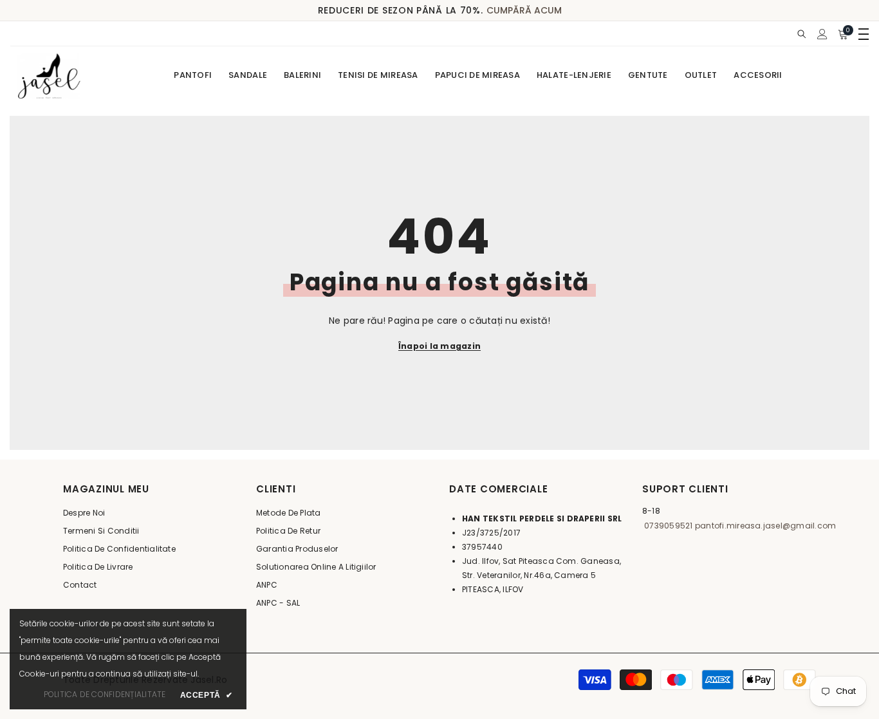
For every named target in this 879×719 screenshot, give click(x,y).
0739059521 (667, 525)
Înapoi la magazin (439, 346)
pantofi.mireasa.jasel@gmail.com (765, 525)
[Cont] (822, 34)
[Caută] (802, 33)
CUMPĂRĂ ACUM (524, 10)
